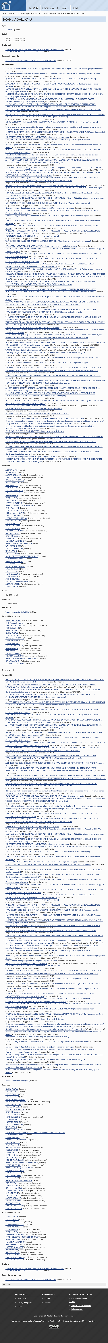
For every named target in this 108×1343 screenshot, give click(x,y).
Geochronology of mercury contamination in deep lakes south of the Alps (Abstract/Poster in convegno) (47, 216)
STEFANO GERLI (11, 538)
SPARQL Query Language (81, 1305)
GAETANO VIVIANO (13, 477)
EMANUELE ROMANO (13, 503)
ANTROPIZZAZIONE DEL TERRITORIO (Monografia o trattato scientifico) (33, 408)
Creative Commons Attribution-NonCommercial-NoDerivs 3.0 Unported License (65, 1321)
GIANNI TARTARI (11, 586)
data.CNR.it (33, 8)
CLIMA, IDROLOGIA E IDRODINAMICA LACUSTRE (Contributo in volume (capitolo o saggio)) (41, 246)
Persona (8, 30)
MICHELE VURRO (12, 472)
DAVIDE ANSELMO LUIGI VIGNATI (18, 543)
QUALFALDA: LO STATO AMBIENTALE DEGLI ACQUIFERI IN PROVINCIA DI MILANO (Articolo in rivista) (44, 418)
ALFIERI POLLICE (11, 488)
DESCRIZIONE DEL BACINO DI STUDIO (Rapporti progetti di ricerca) (32, 236)
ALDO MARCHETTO (13, 521)
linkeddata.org (77, 1309)
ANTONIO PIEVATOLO (14, 548)
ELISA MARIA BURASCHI (14, 531)
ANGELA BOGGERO (13, 584)
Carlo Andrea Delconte (14, 559)
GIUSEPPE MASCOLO (13, 493)
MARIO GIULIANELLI (13, 526)
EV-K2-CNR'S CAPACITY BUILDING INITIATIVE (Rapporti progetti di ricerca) (34, 431)
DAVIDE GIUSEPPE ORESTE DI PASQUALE (21, 556)
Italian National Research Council (61, 1316)
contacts (48, 1302)
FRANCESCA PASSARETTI (15, 566)
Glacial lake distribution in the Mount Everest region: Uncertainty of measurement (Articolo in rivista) (45, 185)
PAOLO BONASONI (12, 528)
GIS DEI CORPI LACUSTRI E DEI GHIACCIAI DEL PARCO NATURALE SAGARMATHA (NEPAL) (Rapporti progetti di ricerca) (51, 122)
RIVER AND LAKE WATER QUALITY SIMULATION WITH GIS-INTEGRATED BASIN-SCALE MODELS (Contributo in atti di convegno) (54, 198)
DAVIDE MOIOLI (11, 498)
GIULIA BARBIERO (12, 533)
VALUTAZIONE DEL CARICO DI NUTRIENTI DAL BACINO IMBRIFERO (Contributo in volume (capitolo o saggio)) (48, 241)
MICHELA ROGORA (12, 482)
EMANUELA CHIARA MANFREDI (17, 581)
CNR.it (75, 8)
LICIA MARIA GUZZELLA (14, 480)
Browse (65, 8)
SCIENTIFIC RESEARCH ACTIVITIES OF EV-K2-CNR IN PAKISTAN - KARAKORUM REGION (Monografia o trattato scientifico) (52, 357)
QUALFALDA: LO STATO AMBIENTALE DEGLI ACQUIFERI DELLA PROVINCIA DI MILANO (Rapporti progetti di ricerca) (50, 79)
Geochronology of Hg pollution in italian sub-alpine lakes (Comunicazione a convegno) (39, 208)
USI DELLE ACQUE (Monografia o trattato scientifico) (26, 406)
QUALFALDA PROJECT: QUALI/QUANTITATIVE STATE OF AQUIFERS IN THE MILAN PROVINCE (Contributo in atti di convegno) (53, 188)
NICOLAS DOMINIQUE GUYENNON (19, 505)
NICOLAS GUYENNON (14, 561)
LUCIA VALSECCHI (12, 508)
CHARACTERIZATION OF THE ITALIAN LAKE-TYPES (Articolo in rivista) (32, 327)
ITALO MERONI (11, 551)
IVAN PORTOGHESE (13, 546)
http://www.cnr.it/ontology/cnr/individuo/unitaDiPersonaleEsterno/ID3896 (35, 1132)
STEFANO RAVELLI (12, 579)
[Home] (13, 5)
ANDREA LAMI (11, 470)
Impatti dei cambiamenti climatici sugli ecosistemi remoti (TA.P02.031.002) (34, 49)
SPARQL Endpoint (50, 8)
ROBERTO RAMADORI (14, 490)
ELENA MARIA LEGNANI (14, 513)
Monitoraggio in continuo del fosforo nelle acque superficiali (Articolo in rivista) (37, 413)
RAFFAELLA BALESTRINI (14, 541)
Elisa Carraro (10, 500)
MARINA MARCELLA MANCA (16, 518)
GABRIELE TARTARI (12, 536)
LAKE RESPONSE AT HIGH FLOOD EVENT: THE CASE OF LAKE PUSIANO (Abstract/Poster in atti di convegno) (47, 203)
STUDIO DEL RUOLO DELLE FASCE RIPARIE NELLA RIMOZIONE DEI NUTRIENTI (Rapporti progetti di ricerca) (47, 139)
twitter (47, 1298)
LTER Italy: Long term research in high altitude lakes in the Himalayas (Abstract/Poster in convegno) (45, 352)
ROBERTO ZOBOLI (12, 569)
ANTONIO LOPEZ (12, 571)
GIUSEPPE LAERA (12, 553)
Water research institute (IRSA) (17, 612)
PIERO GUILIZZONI (12, 574)
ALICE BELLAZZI (11, 564)
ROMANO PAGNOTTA (13, 510)
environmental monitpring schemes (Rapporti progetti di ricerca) (31, 456)
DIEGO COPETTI (11, 485)
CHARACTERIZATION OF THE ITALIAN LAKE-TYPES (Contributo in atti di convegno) (37, 137)
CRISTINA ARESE (11, 576)
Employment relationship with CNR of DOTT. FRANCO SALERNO (30, 60)
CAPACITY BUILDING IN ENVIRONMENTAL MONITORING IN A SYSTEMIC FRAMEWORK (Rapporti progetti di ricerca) (50, 441)
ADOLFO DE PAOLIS (13, 475)
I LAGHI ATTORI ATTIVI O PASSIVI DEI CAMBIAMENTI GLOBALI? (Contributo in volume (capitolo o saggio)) (46, 363)
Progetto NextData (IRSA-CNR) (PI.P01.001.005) (24, 52)
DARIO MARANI (11, 495)
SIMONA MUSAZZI (12, 523)
